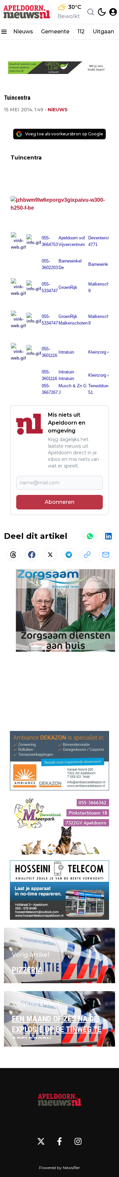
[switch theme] (101, 12)
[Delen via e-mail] (105, 554)
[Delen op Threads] (13, 554)
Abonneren (59, 502)
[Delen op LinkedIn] (108, 536)
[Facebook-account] (59, 1141)
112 (81, 31)
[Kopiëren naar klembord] (87, 554)
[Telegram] (68, 554)
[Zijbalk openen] (4, 32)
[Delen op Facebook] (31, 554)
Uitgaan (103, 31)
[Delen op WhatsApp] (90, 536)
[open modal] (113, 12)
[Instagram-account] (78, 1141)
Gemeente (55, 31)
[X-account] (41, 1141)
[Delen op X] (50, 554)
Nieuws (23, 31)
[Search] (91, 12)
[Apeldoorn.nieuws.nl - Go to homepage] (59, 1099)
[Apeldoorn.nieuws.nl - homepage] (27, 12)
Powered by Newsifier (59, 1167)
